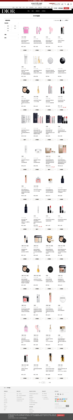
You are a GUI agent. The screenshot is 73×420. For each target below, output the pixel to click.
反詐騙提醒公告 (32, 400)
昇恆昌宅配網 (19, 397)
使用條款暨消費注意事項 (33, 393)
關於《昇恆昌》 (19, 393)
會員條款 (31, 395)
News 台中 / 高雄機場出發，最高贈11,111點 (36, 0)
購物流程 (31, 409)
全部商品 (43, 10)
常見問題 (31, 412)
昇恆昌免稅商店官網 (20, 399)
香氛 (20, 7)
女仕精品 (5, 399)
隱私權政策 (31, 397)
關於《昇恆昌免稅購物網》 (21, 395)
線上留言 (45, 395)
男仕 (27, 7)
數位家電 (31, 7)
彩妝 (17, 7)
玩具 (36, 7)
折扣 (15, 28)
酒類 (49, 7)
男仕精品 (5, 400)
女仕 (24, 7)
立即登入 (66, 8)
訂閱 (67, 405)
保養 (13, 7)
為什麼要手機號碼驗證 (33, 402)
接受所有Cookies (60, 415)
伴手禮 (45, 7)
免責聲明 (31, 399)
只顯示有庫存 (57, 20)
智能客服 (45, 393)
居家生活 (40, 7)
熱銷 (8, 28)
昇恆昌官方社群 (19, 400)
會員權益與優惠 (32, 404)
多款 (8, 30)
